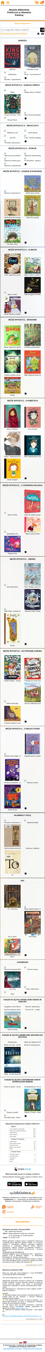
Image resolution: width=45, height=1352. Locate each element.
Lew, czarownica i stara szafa (17, 1129)
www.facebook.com (22, 1308)
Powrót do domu (14, 1145)
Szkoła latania (13, 1132)
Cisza (11, 1148)
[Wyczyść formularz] (38, 33)
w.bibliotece (9, 1199)
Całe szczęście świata (15, 1143)
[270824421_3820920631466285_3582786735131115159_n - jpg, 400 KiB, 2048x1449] (22, 1316)
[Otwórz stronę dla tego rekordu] (13, 57)
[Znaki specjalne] (42, 33)
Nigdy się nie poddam (15, 1147)
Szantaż (12, 1159)
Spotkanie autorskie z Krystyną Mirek (16, 1229)
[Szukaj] (42, 30)
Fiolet (11, 1161)
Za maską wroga (14, 1156)
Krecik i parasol (13, 1134)
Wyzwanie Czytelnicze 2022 (13, 1270)
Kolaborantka (13, 1141)
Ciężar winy (12, 1157)
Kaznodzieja (13, 1136)
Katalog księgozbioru (22, 23)
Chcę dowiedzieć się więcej (12, 1348)
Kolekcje (24, 33)
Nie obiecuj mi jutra (14, 1154)
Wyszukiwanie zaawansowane (11, 33)
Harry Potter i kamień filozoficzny (18, 1130)
